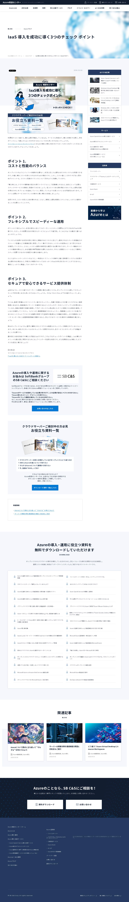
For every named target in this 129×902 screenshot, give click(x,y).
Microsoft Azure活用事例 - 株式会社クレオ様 (83, 636)
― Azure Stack (50, 844)
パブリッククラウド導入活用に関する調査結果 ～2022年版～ (35, 606)
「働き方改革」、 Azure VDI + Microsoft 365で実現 (84, 650)
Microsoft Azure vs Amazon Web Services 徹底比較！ (33, 672)
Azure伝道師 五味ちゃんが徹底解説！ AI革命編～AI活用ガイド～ (36, 592)
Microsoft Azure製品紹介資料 (78, 672)
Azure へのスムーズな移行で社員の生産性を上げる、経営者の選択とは (38, 614)
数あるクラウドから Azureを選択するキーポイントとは (34, 650)
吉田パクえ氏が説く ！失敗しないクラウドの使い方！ (33, 665)
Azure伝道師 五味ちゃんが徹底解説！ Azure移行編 (32, 599)
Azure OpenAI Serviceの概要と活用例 (81, 592)
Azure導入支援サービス (16, 839)
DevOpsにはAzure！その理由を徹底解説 (82, 680)
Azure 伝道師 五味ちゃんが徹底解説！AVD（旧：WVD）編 (86, 628)
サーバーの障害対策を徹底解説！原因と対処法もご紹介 (32, 514)
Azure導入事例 (13, 835)
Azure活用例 (50, 829)
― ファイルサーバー (52, 833)
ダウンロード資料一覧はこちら (45, 488)
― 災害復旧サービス (52, 841)
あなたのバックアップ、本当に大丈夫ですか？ (83, 584)
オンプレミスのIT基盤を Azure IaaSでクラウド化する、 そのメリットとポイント (92, 658)
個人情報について (105, 895)
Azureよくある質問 (14, 857)
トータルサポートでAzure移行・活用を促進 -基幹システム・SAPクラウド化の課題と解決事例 (40, 621)
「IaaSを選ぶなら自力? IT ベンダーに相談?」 (24, 356)
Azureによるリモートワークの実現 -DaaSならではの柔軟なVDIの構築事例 (39, 636)
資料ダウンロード (107, 2)
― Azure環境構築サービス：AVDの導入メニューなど (22, 853)
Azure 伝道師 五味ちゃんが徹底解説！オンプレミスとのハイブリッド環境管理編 (40, 577)
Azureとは (11, 831)
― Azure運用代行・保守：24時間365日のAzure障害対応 (23, 849)
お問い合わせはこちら (45, 408)
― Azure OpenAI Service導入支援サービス (20, 842)
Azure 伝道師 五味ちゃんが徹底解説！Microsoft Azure (86, 643)
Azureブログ (28, 55)
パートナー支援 (92, 2)
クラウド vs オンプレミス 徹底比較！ (81, 665)
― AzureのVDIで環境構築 (53, 851)
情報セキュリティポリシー (87, 895)
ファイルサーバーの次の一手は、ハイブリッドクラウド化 (87, 577)
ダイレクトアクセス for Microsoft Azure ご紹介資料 (32, 680)
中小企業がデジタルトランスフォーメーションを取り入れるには (89, 599)
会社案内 (116, 895)
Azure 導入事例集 (22, 628)
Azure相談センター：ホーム (15, 55)
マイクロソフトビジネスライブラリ (21, 144)
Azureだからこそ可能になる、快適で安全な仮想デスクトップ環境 (37, 643)
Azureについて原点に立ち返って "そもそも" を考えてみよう (34, 510)
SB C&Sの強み (12, 865)
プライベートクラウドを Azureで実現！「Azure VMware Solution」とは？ (91, 606)
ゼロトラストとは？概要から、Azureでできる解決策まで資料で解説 (90, 621)
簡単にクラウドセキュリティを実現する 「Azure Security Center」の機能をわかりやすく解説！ (93, 614)
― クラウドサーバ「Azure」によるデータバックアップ (56, 837)
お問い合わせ (122, 2)
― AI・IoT (49, 848)
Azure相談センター (12, 2)
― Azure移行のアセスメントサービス (18, 846)
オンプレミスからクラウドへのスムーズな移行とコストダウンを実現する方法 (40, 658)
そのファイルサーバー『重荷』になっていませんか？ (32, 584)
